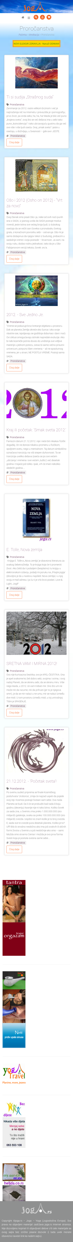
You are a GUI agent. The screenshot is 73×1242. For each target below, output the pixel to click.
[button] (29, 18)
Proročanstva (17, 104)
